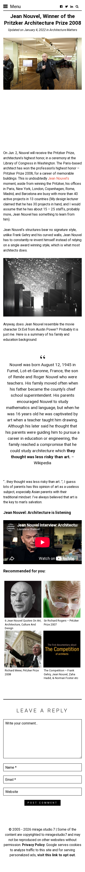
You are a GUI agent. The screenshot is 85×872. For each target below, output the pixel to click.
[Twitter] (66, 6)
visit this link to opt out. (56, 855)
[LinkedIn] (71, 6)
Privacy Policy (33, 845)
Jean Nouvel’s (58, 178)
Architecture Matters (63, 30)
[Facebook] (61, 6)
